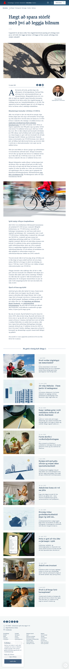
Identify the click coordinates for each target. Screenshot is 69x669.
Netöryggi (24, 8)
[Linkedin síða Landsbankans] (12, 622)
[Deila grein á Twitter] (40, 85)
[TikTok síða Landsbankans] (17, 622)
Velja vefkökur (13, 657)
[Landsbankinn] (4, 2)
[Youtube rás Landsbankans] (9, 622)
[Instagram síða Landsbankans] (15, 622)
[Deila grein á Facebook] (37, 85)
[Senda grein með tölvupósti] (43, 85)
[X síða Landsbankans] (7, 622)
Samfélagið (11, 8)
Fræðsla (29, 8)
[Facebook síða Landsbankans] (4, 622)
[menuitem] (11, 2)
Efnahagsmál (18, 8)
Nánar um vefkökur (9, 654)
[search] (52, 2)
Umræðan (5, 8)
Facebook (17, 303)
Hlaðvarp (34, 8)
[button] (44, 2)
